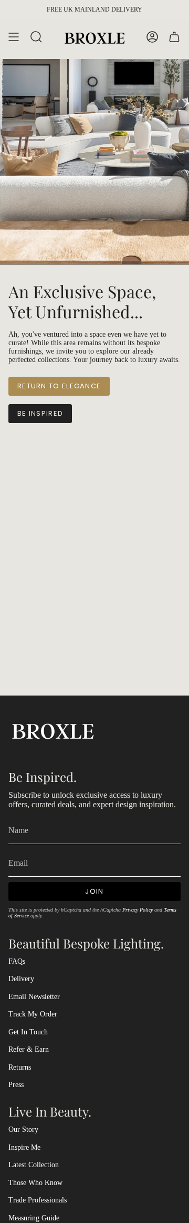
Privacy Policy (137, 910)
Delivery (21, 979)
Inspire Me (24, 1147)
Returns (19, 1067)
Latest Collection (33, 1165)
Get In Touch (28, 1032)
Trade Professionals (37, 1200)
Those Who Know (35, 1183)
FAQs (16, 961)
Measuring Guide (33, 1218)
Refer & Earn (28, 1049)
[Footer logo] (53, 730)
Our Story (23, 1129)
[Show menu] (13, 37)
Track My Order (32, 1014)
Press (16, 1085)
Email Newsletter (34, 997)
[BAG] (174, 37)
